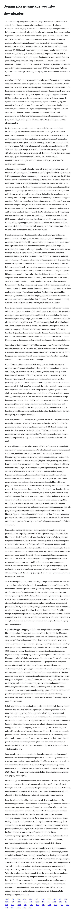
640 (31, 902)
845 (12, 908)
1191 (49, 905)
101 (25, 902)
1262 (37, 902)
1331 (65, 899)
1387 (6, 902)
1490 (6, 899)
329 (25, 905)
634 (19, 899)
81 (48, 902)
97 (30, 908)
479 (24, 899)
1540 (19, 905)
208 (6, 908)
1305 (30, 899)
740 (13, 899)
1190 (19, 902)
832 (6, 905)
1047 (42, 899)
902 (62, 905)
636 (37, 905)
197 (49, 899)
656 (37, 899)
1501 (12, 905)
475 (43, 902)
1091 (54, 902)
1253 (31, 905)
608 (55, 899)
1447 (18, 908)
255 (24, 908)
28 (65, 902)
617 (13, 902)
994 (60, 902)
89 (60, 899)
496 (43, 905)
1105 (55, 905)
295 (67, 905)
